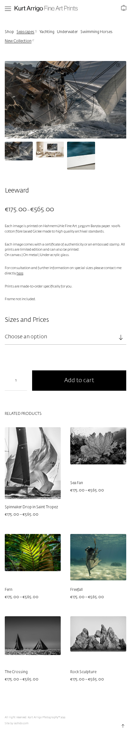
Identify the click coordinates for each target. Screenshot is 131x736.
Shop (9, 32)
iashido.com (21, 723)
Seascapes (25, 32)
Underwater (67, 32)
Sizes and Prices (27, 320)
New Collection (18, 41)
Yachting (46, 32)
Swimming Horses (96, 32)
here (20, 273)
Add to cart (79, 380)
